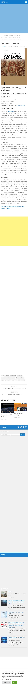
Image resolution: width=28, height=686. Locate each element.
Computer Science (12, 612)
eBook (11, 35)
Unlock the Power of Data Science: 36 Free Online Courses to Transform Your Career (17, 630)
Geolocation (17, 35)
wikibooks (10, 638)
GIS (15, 37)
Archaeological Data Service (10, 375)
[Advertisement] (14, 19)
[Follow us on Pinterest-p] (26, 427)
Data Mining (15, 602)
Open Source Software (12, 380)
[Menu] (26, 2)
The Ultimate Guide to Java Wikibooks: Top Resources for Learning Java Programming (15, 642)
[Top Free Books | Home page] (5, 2)
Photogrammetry (6, 39)
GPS (18, 37)
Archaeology (4, 35)
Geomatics (4, 37)
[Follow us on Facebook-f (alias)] (23, 427)
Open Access (21, 377)
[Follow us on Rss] (18, 427)
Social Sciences (16, 39)
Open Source (4, 380)
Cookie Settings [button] (6, 682)
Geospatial (11, 37)
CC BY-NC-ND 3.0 (20, 105)
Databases (21, 602)
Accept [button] (14, 682)
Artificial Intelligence (13, 600)
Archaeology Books (5, 377)
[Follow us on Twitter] (21, 427)
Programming (11, 627)
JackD (4, 46)
